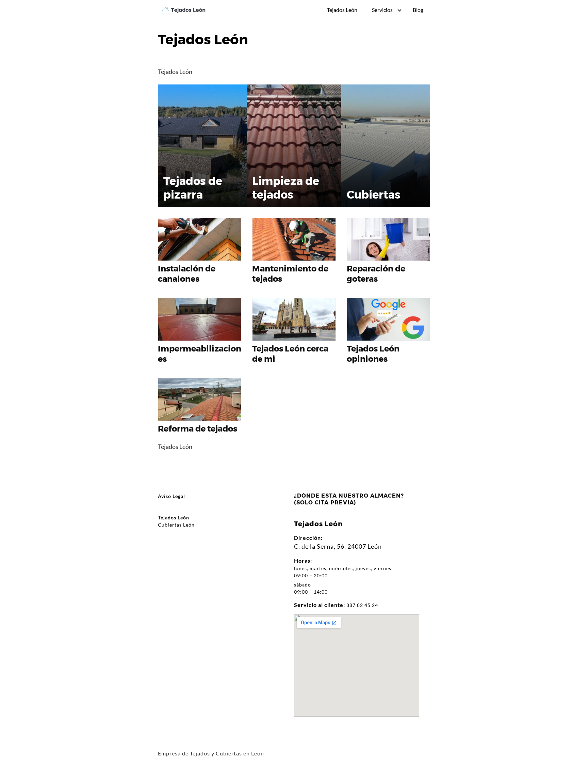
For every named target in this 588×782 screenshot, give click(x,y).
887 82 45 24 (362, 605)
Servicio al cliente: (319, 604)
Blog (418, 9)
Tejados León (342, 9)
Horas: (303, 560)
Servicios (382, 9)
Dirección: (308, 537)
